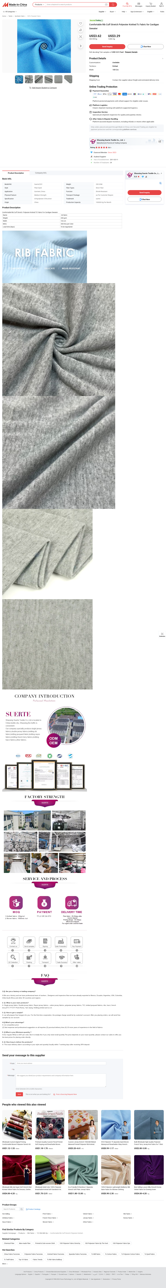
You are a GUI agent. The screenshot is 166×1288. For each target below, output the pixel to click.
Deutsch (78, 1274)
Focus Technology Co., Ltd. (68, 1279)
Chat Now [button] (147, 46)
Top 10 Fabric (23, 1259)
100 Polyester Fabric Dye (121, 1243)
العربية (95, 1274)
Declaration (106, 1279)
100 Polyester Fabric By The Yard (96, 1243)
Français (53, 1274)
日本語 (108, 1274)
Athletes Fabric (7, 1218)
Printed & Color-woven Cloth (45, 1243)
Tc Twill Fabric (9, 1259)
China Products (39, 1272)
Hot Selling (6, 1214)
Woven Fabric (47, 1222)
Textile (10, 16)
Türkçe (127, 1274)
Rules (162, 11)
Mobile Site (132, 1272)
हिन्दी (113, 1274)
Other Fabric (87, 1222)
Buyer (112, 11)
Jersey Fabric (87, 1218)
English (30, 1274)
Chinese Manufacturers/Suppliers (56, 1272)
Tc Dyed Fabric (150, 1254)
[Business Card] (160, 183)
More (4, 1264)
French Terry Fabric (49, 1218)
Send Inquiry (107, 46)
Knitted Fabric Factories (55, 1254)
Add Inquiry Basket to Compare (44, 87)
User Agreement (96, 1279)
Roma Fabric (127, 1218)
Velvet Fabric (87, 1214)
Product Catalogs (34, 1209)
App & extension (136, 11)
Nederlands (87, 1274)
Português (45, 1274)
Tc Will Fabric (95, 1254)
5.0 (135, 177)
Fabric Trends (37, 1259)
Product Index (122, 1272)
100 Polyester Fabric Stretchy (70, 1243)
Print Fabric (47, 1214)
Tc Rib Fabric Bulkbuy (54, 1259)
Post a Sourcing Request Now (65, 1094)
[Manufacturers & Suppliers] (14, 4)
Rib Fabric (126, 1214)
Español (37, 1274)
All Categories (10, 11)
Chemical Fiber (9, 1243)
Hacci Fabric (6, 1222)
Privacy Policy (116, 1279)
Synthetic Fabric (20, 16)
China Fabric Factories (12, 1254)
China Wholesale (74, 1272)
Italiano (71, 1274)
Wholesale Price (86, 1272)
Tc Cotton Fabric (111, 1254)
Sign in (161, 6)
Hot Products (28, 1272)
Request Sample (131, 52)
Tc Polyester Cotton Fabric (130, 1254)
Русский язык (63, 1274)
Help (123, 11)
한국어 (101, 1274)
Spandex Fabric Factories (78, 1254)
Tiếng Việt (134, 1274)
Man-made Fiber (24, 1243)
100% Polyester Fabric (34, 16)
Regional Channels (109, 1272)
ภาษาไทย (120, 1274)
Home (4, 16)
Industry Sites (97, 1272)
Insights (140, 1272)
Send (19, 1094)
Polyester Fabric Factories (34, 1254)
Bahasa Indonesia (145, 1274)
